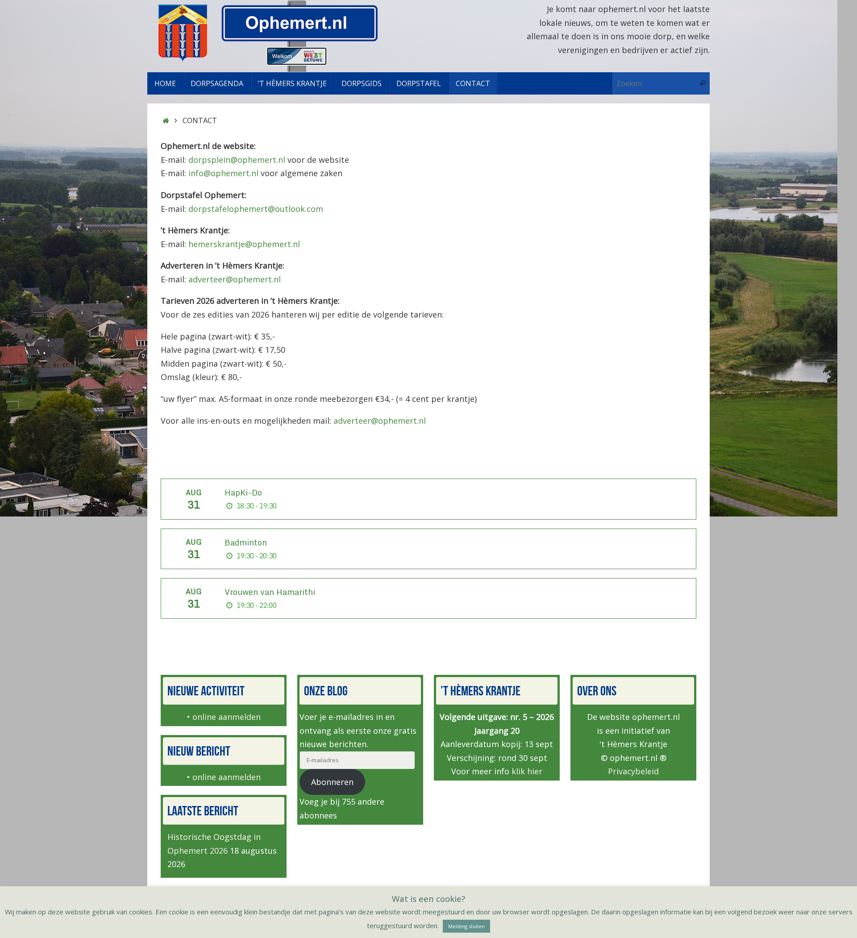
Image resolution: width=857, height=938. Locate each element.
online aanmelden (226, 716)
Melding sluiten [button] (466, 926)
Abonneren (332, 782)
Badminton (246, 542)
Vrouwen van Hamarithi (270, 592)
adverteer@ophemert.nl (234, 279)
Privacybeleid (633, 771)
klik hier (527, 771)
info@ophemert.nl (223, 173)
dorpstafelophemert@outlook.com (255, 208)
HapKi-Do (243, 492)
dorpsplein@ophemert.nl (236, 159)
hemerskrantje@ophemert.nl (244, 244)
